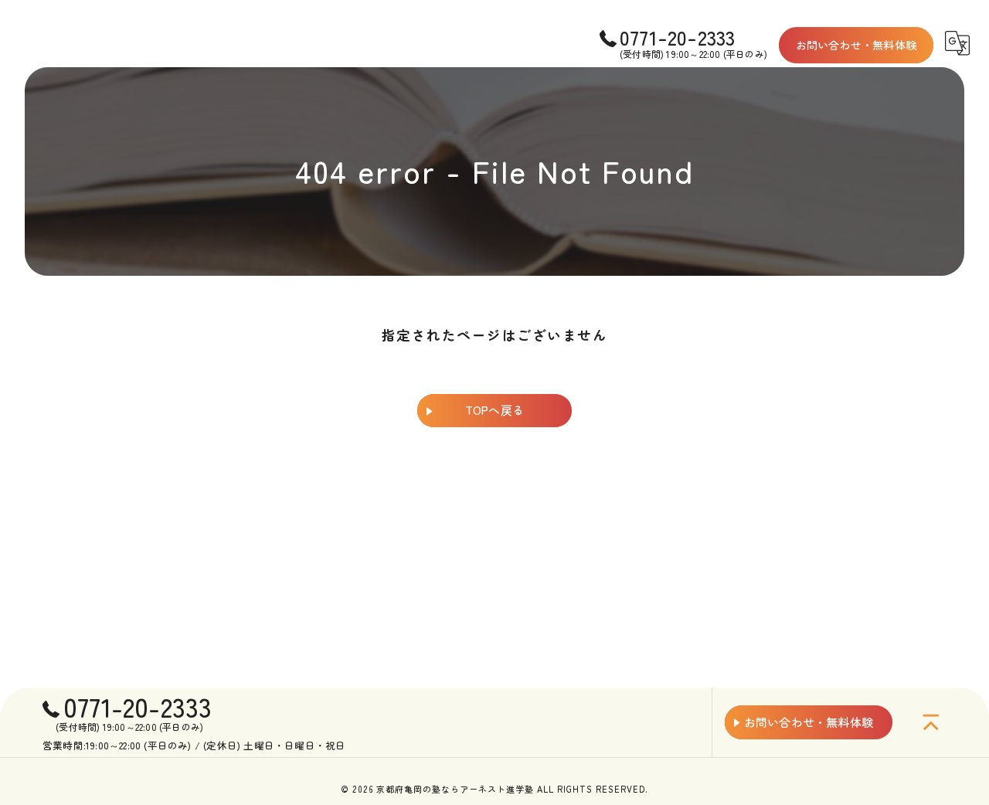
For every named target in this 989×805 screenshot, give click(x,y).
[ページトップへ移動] (931, 722)
